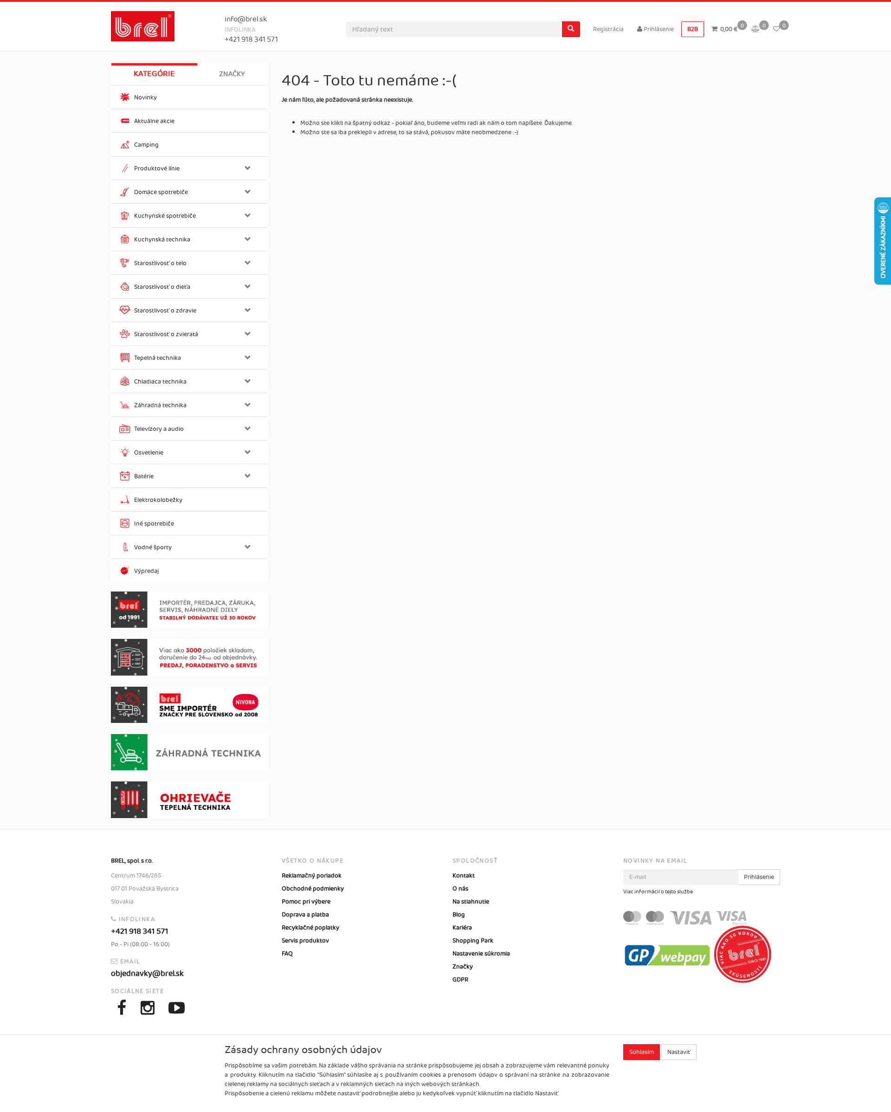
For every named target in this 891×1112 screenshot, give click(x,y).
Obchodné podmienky (313, 889)
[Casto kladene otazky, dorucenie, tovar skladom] (189, 657)
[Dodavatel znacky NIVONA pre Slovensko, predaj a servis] (189, 705)
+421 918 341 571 (251, 39)
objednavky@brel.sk (147, 973)
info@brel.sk (246, 19)
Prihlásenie (658, 29)
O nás (460, 889)
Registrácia (608, 29)
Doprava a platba (305, 915)
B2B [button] (692, 29)
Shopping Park (472, 941)
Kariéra (462, 928)
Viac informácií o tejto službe (658, 892)
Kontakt (463, 876)
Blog (458, 915)
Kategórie (154, 73)
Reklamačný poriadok (312, 876)
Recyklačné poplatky (310, 928)
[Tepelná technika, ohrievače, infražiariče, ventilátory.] (189, 799)
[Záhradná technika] (189, 752)
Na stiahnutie (470, 902)
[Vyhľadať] (571, 29)
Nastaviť (679, 1052)
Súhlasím (641, 1052)
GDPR (460, 980)
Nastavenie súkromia (481, 954)
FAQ (287, 954)
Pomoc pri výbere (306, 902)
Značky (232, 74)
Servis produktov (305, 941)
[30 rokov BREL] (189, 610)
